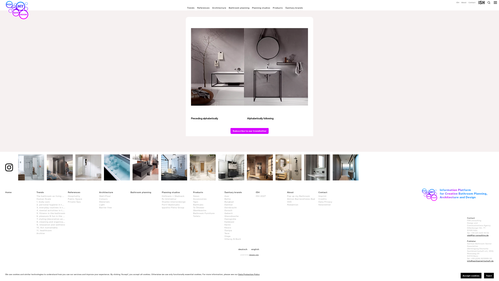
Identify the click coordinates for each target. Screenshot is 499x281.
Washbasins (199, 210)
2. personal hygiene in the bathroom (52, 204)
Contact (471, 2)
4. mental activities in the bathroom (52, 210)
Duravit (228, 210)
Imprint (322, 196)
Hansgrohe (230, 219)
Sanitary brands (294, 7)
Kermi (227, 224)
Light (102, 204)
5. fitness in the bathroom (51, 213)
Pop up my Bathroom (298, 196)
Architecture (219, 7)
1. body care (43, 201)
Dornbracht (230, 207)
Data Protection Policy (249, 274)
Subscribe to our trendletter (250, 130)
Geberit (228, 213)
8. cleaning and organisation (52, 221)
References (203, 7)
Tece (226, 233)
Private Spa (74, 201)
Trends (191, 7)
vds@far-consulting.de (478, 235)
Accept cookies (471, 275)
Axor (226, 196)
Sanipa (228, 230)
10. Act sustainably (47, 227)
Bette (227, 198)
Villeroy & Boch (232, 239)
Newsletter (324, 204)
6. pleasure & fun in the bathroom (52, 216)
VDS (289, 201)
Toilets (196, 216)
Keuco (227, 227)
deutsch (242, 249)
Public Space (75, 198)
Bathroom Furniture (204, 213)
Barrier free (105, 207)
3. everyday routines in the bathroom (52, 207)
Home (8, 192)
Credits (322, 198)
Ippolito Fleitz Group (173, 207)
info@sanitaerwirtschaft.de (480, 261)
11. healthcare (44, 230)
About (463, 2)
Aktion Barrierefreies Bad (301, 198)
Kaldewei (229, 221)
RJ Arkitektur (169, 198)
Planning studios (261, 7)
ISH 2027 (261, 196)
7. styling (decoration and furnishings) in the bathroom (52, 219)
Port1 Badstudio (171, 204)
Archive (41, 233)
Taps (195, 201)
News (196, 196)
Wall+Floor (105, 196)
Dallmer (228, 204)
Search (489, 2)
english (255, 249)
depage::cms (254, 255)
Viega (227, 236)
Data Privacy (325, 201)
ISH (457, 2)
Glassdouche (231, 216)
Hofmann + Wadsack (173, 196)
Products (278, 7)
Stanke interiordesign (174, 201)
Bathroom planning (239, 7)
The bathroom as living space (52, 196)
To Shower (198, 207)
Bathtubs (198, 204)
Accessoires (200, 198)
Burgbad (229, 201)
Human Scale (44, 198)
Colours (103, 198)
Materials (104, 201)
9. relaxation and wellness (51, 224)
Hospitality (74, 196)
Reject (489, 275)
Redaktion (292, 204)
